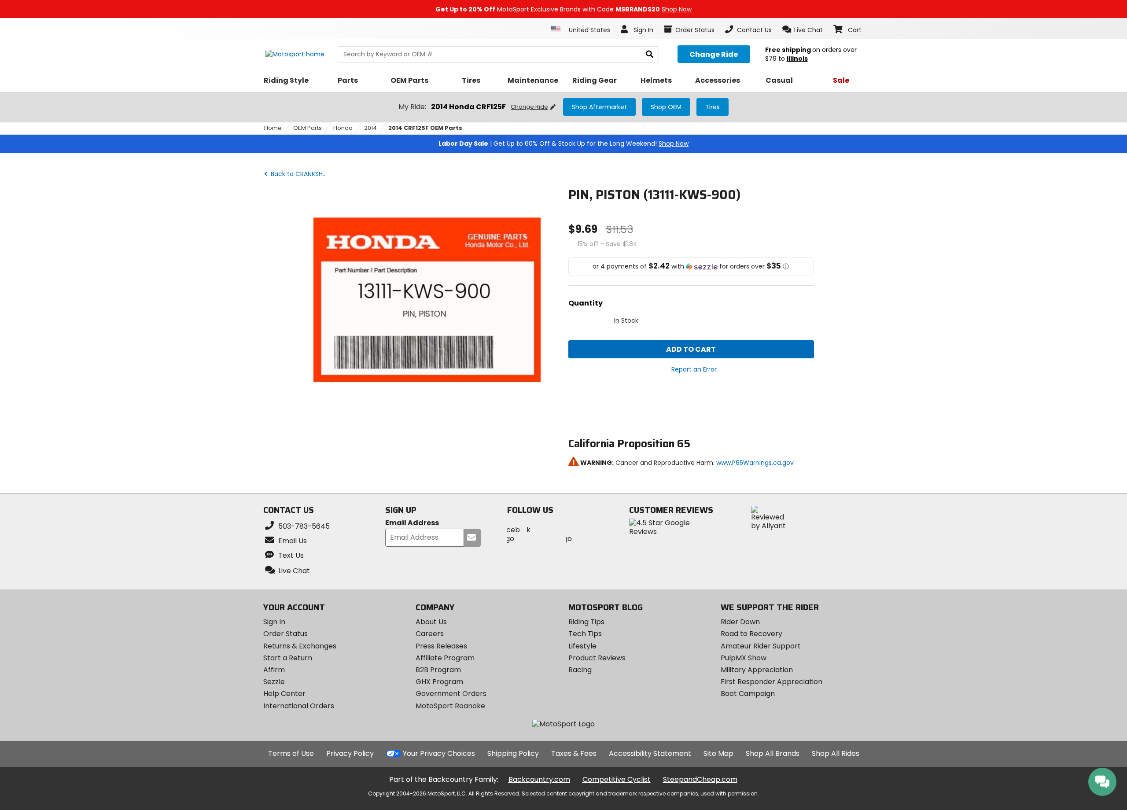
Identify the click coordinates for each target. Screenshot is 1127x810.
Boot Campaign (748, 693)
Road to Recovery (751, 634)
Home (273, 128)
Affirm (274, 670)
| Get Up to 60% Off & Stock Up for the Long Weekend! (563, 143)
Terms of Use (291, 753)
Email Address (412, 523)
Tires (712, 107)
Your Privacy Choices (439, 753)
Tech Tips (585, 634)
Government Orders (451, 693)
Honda (343, 128)
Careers (430, 634)
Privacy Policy (350, 753)
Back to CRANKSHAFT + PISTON (301, 173)
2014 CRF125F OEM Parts (425, 128)
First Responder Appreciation (771, 682)
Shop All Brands (772, 753)
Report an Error (694, 369)
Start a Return (287, 658)
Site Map (718, 753)
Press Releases (441, 646)
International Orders (298, 706)
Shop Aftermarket (599, 107)
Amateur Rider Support (761, 646)
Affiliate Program (445, 658)
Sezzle (274, 682)
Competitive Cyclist (616, 779)
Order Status (285, 634)
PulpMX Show (743, 658)
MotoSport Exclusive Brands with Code (563, 9)
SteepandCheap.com (700, 779)
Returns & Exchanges (299, 646)
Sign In (274, 622)
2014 (370, 128)
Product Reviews (597, 658)
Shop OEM (666, 107)
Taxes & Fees (574, 753)
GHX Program (439, 682)
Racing (580, 670)
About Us (431, 622)
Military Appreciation (757, 670)
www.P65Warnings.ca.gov (755, 462)
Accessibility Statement (650, 753)
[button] (803, 29)
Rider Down (740, 622)
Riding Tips (586, 622)
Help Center (284, 693)
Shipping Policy (513, 753)
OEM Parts (307, 128)
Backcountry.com (539, 779)
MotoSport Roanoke (450, 706)
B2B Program (438, 670)
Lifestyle (582, 646)
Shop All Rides (835, 753)
